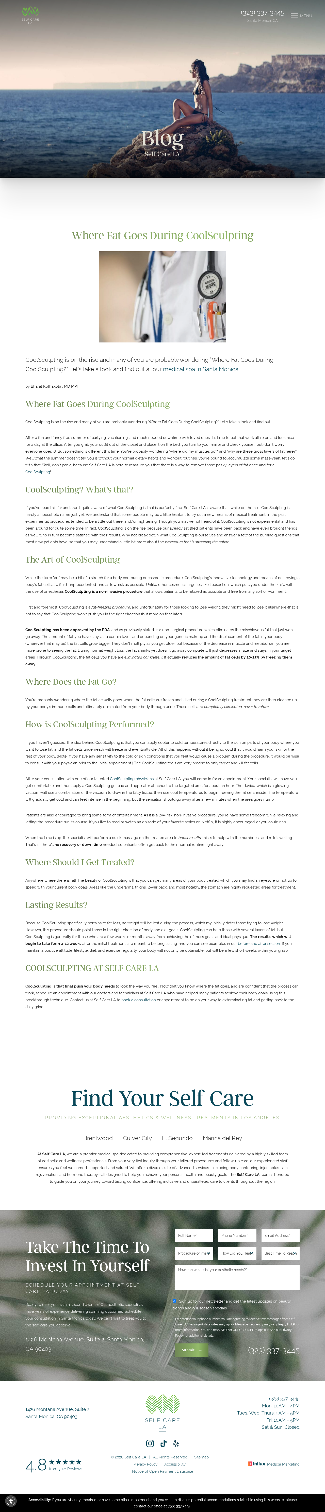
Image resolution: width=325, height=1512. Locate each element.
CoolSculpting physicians (132, 779)
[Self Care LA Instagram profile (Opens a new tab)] (150, 1443)
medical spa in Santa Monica (200, 369)
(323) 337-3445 (262, 12)
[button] (11, 1501)
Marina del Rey (222, 1138)
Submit (188, 1350)
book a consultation (138, 1000)
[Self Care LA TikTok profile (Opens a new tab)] (163, 1443)
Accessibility (175, 1464)
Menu (306, 16)
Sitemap (201, 1457)
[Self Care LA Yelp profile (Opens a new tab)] (176, 1443)
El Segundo (177, 1138)
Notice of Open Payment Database (162, 1471)
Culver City (137, 1138)
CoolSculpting (37, 472)
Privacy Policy (145, 1464)
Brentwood (98, 1138)
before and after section (259, 943)
